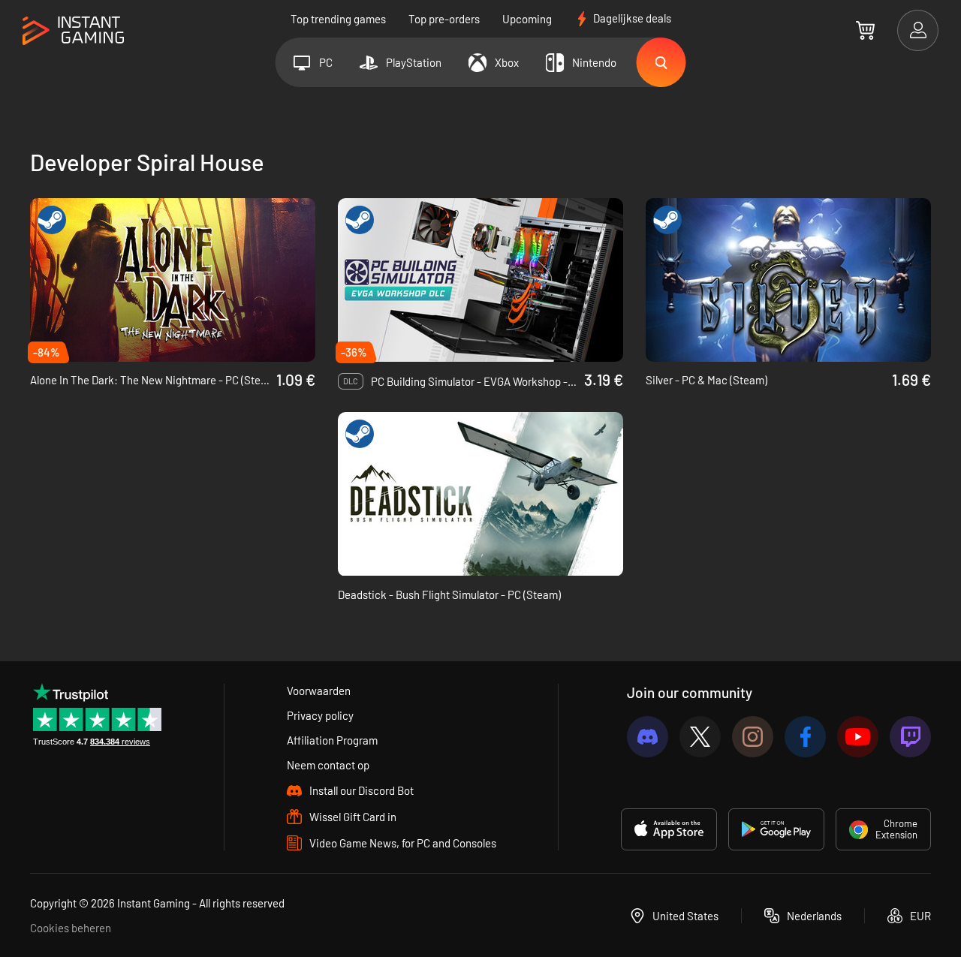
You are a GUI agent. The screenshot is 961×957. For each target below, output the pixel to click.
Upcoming (527, 19)
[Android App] (776, 829)
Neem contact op (328, 765)
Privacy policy (320, 715)
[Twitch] (910, 736)
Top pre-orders (444, 19)
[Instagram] (752, 736)
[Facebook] (805, 736)
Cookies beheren (70, 927)
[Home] (73, 31)
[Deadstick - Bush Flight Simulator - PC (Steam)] (480, 494)
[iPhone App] (669, 829)
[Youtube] (857, 736)
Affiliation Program (332, 740)
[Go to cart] (865, 30)
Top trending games (338, 19)
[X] (700, 736)
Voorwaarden (319, 690)
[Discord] (647, 736)
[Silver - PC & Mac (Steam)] (788, 280)
